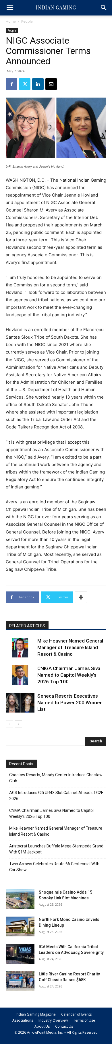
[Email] (51, 84)
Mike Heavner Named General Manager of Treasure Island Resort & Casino (70, 647)
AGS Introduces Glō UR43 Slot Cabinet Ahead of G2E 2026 (56, 795)
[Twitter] (24, 84)
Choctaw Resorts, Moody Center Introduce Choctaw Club (56, 778)
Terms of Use (84, 1020)
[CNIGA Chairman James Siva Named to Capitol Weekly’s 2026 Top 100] (20, 675)
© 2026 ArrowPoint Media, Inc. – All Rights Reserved (56, 1032)
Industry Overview (53, 1020)
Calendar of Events (76, 1014)
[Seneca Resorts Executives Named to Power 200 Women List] (20, 703)
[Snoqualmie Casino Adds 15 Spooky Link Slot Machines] (20, 899)
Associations (22, 1020)
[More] (81, 597)
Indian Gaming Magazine (36, 1014)
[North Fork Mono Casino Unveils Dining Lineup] (20, 926)
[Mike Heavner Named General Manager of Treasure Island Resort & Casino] (20, 647)
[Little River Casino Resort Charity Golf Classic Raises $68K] (20, 981)
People (27, 21)
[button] (10, 7)
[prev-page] (9, 723)
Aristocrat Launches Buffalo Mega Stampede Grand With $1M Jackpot (56, 849)
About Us (42, 1026)
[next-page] (18, 723)
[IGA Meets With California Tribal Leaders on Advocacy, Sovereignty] (20, 954)
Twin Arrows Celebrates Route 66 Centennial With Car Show (54, 866)
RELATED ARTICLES (27, 626)
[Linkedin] (38, 84)
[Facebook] (11, 84)
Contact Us (64, 1026)
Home (11, 21)
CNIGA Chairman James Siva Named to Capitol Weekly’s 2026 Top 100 (68, 674)
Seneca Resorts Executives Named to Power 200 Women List (70, 702)
